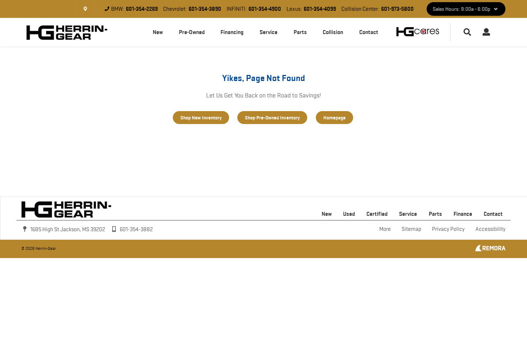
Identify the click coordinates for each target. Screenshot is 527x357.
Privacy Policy (448, 229)
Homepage (334, 117)
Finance (463, 214)
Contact (368, 32)
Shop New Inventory (201, 117)
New (158, 32)
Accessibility (490, 229)
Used (349, 214)
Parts (300, 32)
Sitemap (411, 229)
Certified (377, 214)
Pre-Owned (192, 32)
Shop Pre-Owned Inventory (272, 117)
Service (268, 32)
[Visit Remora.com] (490, 249)
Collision (333, 32)
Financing (231, 32)
